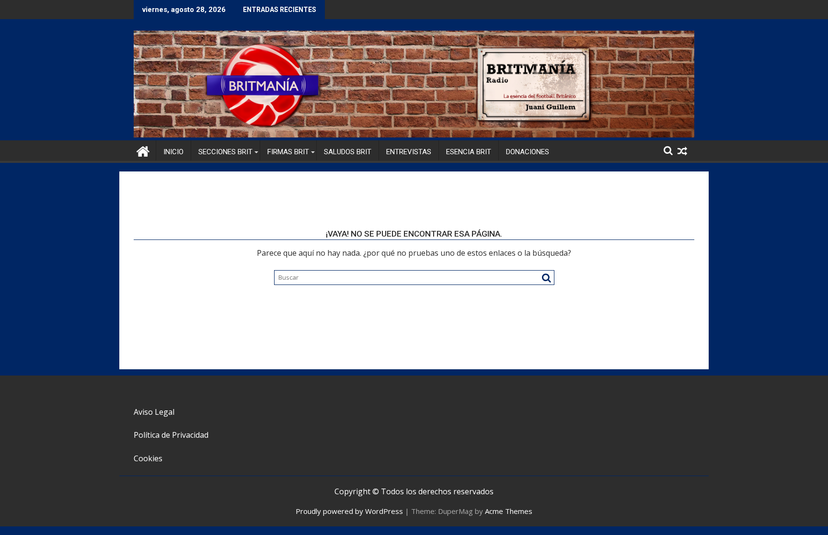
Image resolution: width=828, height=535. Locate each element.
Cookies (148, 458)
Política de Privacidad (171, 435)
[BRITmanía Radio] (414, 134)
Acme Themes (508, 511)
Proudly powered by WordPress (349, 511)
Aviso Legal (154, 412)
